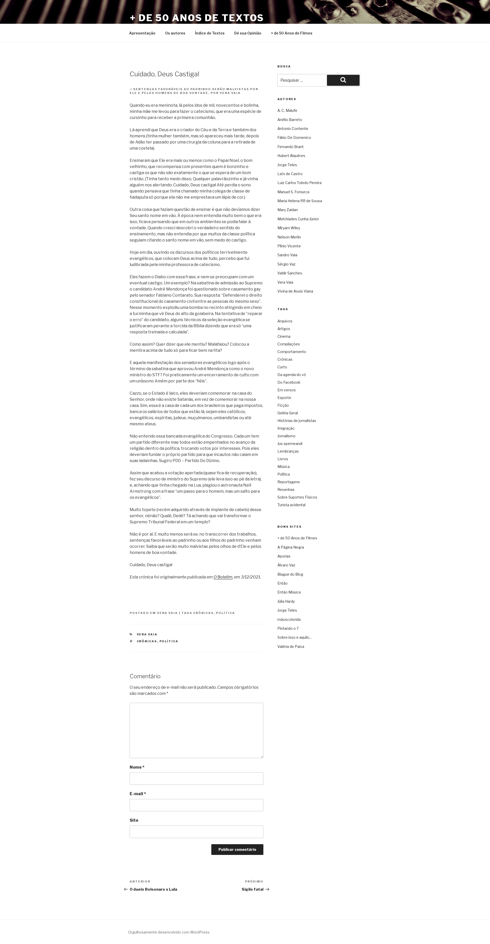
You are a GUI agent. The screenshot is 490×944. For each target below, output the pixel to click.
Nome (137, 767)
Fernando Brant (290, 146)
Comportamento (291, 351)
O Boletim (223, 577)
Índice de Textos (210, 33)
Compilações (288, 344)
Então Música (289, 592)
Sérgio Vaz (286, 264)
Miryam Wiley (288, 228)
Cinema (283, 336)
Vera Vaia (167, 613)
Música (283, 466)
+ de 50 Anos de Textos (197, 17)
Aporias (283, 556)
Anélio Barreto (289, 119)
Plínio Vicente (289, 246)
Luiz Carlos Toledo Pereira (299, 182)
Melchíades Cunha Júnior (298, 219)
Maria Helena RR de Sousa (299, 201)
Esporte (284, 397)
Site (134, 820)
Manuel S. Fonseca (293, 192)
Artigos (283, 328)
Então (282, 583)
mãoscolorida (289, 619)
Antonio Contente (292, 128)
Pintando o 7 (288, 628)
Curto (282, 367)
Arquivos (284, 321)
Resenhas (286, 489)
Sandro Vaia (287, 255)
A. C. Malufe (287, 110)
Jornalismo (286, 436)
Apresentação (142, 33)
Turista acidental (291, 505)
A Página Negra (290, 547)
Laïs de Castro (290, 174)
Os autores (175, 33)
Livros (282, 459)
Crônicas (203, 613)
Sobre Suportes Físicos (297, 497)
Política (225, 613)
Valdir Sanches (289, 273)
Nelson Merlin (289, 237)
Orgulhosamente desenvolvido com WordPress (169, 932)
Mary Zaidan (287, 210)
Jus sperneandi (289, 443)
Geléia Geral (287, 413)
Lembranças (288, 451)
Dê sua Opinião (247, 33)
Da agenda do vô (291, 374)
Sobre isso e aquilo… (294, 637)
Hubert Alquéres (291, 155)
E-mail (138, 793)
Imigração (286, 428)
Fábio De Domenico (294, 137)
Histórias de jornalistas (296, 420)
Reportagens (288, 482)
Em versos (286, 390)
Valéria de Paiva (290, 646)
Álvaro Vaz (286, 565)
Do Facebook (288, 382)
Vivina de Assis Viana (295, 291)
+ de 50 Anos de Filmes (291, 33)
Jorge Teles (287, 165)
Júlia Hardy (286, 601)
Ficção (283, 405)
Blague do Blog (290, 574)
